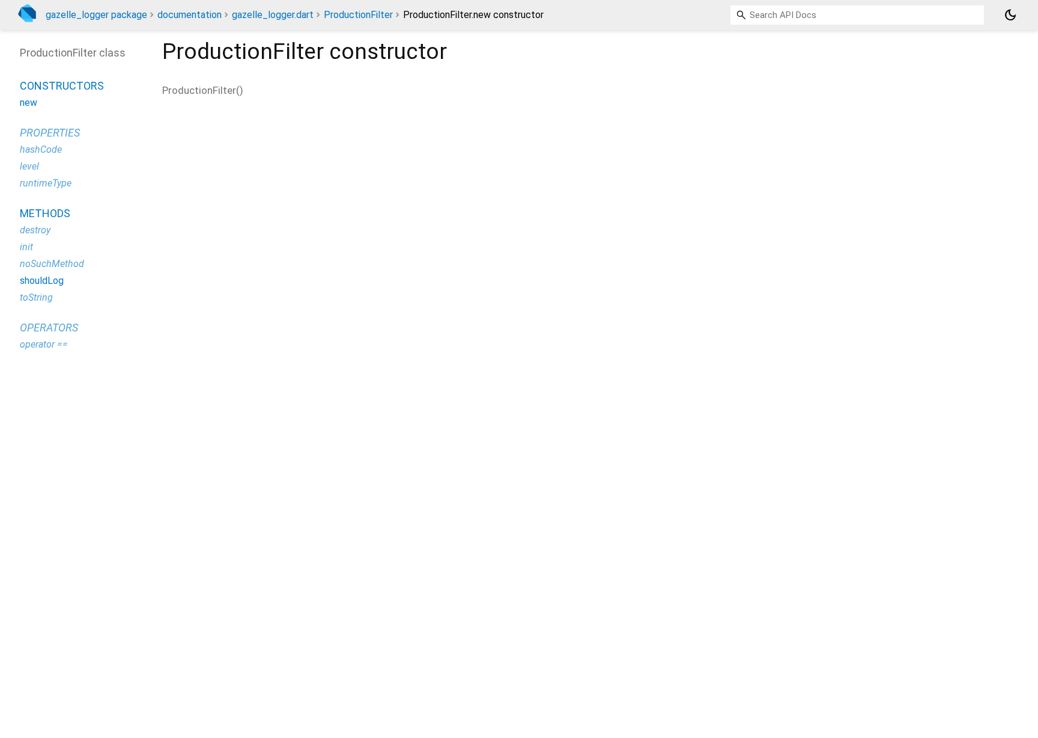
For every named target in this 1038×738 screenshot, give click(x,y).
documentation (189, 14)
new (28, 102)
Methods (45, 213)
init (26, 247)
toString (36, 297)
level (29, 166)
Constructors (62, 85)
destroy (35, 230)
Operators (49, 327)
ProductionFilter (358, 14)
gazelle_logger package (96, 14)
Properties (50, 132)
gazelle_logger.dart (273, 14)
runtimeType (45, 183)
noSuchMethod (52, 263)
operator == (44, 344)
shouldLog (42, 280)
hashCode (41, 149)
